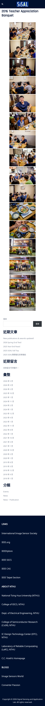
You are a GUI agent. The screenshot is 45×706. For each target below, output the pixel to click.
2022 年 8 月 (8, 430)
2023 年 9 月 (8, 417)
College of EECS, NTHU (13, 604)
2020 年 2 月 (8, 454)
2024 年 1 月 (8, 409)
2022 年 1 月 (8, 434)
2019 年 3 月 (8, 466)
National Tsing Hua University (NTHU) (20, 595)
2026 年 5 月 (8, 381)
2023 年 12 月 (8, 413)
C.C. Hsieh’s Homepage (13, 658)
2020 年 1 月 (8, 458)
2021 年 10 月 (8, 438)
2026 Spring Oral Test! (12, 342)
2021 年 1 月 (8, 446)
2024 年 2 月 (8, 405)
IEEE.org (6, 542)
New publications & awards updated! (18, 338)
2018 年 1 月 (8, 478)
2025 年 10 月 (8, 393)
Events (6, 491)
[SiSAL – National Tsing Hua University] (22, 4)
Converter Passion (11, 685)
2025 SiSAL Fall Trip (11, 350)
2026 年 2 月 (8, 389)
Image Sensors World (12, 676)
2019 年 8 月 (8, 462)
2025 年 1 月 (8, 397)
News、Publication (11, 500)
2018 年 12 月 (8, 470)
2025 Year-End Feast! (11, 346)
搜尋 (5, 319)
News (5, 495)
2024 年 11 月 (8, 401)
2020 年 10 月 (8, 450)
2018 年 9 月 (8, 474)
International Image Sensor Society (19, 533)
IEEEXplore (7, 551)
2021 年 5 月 (8, 442)
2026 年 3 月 (8, 385)
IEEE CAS (6, 568)
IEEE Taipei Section (11, 577)
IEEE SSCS (7, 559)
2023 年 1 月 (8, 421)
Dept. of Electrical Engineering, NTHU (20, 613)
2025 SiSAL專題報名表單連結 (14, 354)
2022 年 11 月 (8, 426)
